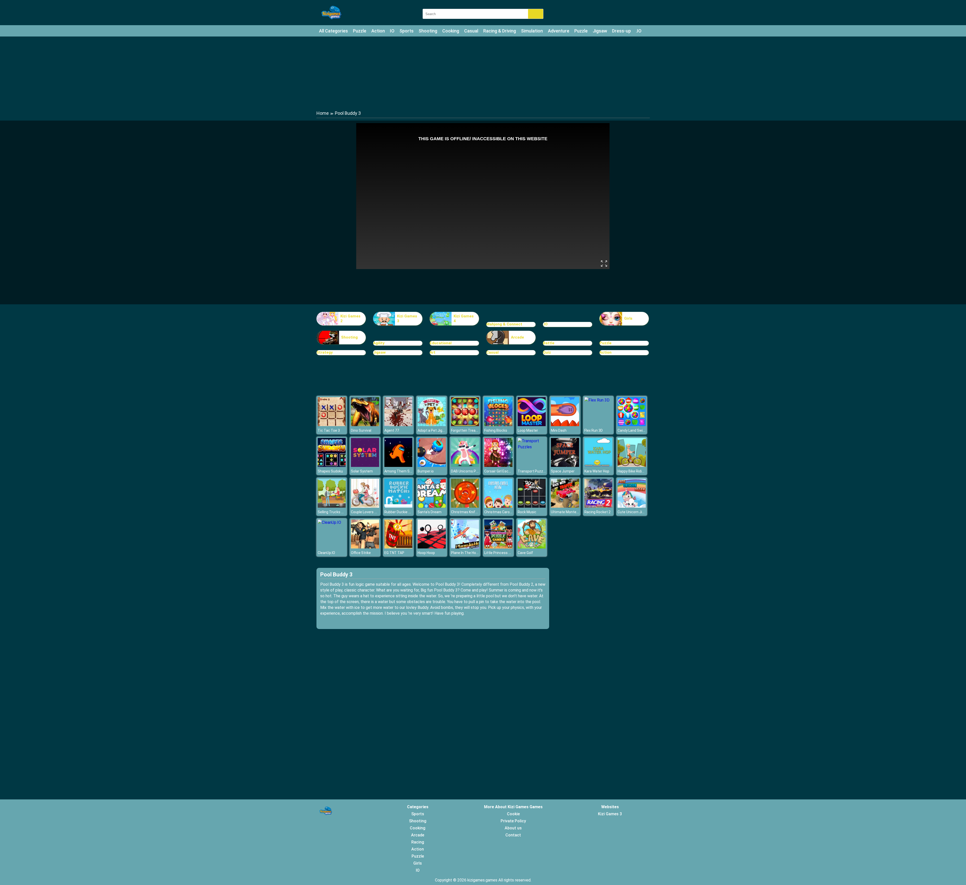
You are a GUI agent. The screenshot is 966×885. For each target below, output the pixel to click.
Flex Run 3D (593, 430)
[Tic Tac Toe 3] (332, 424)
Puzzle (359, 30)
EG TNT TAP (394, 553)
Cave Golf (525, 553)
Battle (548, 343)
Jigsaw (600, 30)
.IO (638, 30)
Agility (379, 343)
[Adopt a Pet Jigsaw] (432, 424)
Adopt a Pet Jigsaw (433, 430)
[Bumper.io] (432, 465)
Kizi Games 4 (464, 318)
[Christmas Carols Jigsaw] (498, 506)
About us (513, 828)
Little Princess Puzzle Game (507, 553)
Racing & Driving (499, 30)
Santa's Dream (429, 512)
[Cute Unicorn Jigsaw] (632, 506)
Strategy (324, 352)
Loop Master (528, 430)
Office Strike (361, 553)
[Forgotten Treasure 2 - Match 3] (465, 424)
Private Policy (513, 821)
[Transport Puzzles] (532, 447)
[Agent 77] (398, 424)
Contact (513, 835)
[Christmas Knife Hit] (465, 506)
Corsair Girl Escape (499, 471)
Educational (441, 343)
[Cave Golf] (532, 547)
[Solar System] (365, 465)
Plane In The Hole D (466, 553)
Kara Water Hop (596, 471)
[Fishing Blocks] (498, 424)
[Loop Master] (532, 424)
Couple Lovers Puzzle (368, 512)
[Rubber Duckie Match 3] (398, 506)
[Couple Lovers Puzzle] (365, 506)
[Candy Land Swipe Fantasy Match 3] (632, 424)
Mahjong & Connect (504, 324)
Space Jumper (563, 471)
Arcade (517, 337)
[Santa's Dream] (432, 506)
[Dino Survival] (365, 424)
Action (378, 30)
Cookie (513, 814)
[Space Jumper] (565, 465)
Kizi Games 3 (407, 318)
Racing (417, 842)
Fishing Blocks (495, 430)
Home (322, 113)
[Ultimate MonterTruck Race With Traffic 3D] (565, 506)
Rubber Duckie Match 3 (403, 512)
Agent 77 (391, 430)
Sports (406, 30)
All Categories (333, 30)
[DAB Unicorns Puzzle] (465, 465)
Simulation (532, 30)
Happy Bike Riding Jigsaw (638, 471)
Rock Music (527, 512)
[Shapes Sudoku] (332, 465)
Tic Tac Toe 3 (329, 430)
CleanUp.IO (326, 553)
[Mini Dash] (565, 424)
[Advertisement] (483, 73)
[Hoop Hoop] (432, 547)
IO (392, 30)
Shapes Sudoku (330, 471)
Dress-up (621, 30)
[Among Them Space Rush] (398, 465)
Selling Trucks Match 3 (336, 512)
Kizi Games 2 (350, 318)
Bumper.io (426, 471)
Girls (628, 318)
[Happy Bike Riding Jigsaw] (632, 465)
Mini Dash (559, 430)
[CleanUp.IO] (329, 522)
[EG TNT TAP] (398, 547)
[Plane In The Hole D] (465, 547)
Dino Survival (361, 430)
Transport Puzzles (533, 471)
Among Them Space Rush (405, 471)
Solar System (362, 471)
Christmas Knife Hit (466, 512)
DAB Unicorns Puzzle (468, 471)
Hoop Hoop (426, 553)
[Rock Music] (532, 506)
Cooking (450, 30)
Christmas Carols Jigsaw (504, 512)
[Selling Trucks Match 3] (332, 506)
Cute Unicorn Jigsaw (634, 512)
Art (432, 352)
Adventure (558, 30)
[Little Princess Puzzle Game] (498, 547)
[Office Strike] (365, 547)
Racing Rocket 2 (597, 512)
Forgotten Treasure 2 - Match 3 (476, 430)
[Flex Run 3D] (597, 400)
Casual (471, 30)
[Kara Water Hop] (598, 465)
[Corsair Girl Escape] (498, 465)
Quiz (547, 352)
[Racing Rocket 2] (598, 506)
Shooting (428, 30)
